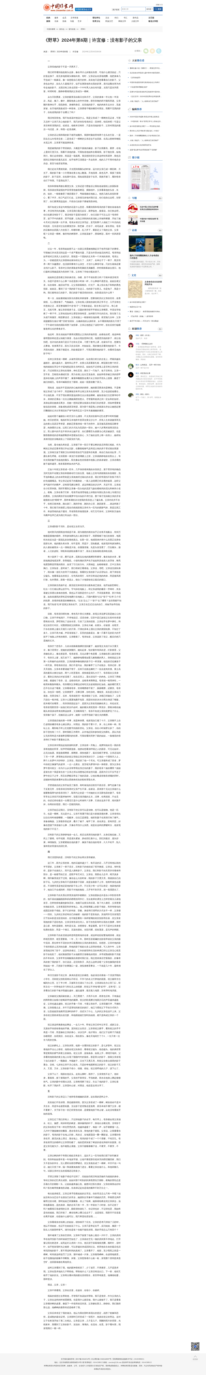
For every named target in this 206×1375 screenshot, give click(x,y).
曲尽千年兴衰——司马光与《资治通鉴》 (145, 321)
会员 (64, 18)
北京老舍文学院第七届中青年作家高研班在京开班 (146, 73)
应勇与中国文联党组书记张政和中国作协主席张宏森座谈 (146, 92)
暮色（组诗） (145, 394)
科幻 (116, 18)
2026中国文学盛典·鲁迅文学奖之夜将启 (144, 117)
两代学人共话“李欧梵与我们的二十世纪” (144, 131)
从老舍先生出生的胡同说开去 (140, 145)
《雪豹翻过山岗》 (147, 344)
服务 (56, 18)
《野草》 (83, 29)
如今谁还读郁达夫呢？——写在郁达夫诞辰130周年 (146, 126)
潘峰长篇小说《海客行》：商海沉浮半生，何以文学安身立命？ (146, 68)
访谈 (56, 21)
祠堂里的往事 (145, 373)
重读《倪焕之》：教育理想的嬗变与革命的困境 (146, 311)
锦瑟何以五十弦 (135, 307)
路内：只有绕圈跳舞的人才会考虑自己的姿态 (146, 136)
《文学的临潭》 (135, 78)
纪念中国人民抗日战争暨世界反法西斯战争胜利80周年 (149, 208)
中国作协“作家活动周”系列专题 (149, 220)
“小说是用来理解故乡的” (139, 87)
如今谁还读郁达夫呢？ (138, 302)
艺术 (80, 21)
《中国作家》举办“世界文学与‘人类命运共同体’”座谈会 (146, 121)
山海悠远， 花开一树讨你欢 (150, 365)
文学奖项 (74, 18)
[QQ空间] (152, 51)
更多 (160, 198)
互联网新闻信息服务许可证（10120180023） (129, 1359)
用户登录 (116, 10)
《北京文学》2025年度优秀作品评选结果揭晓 (146, 96)
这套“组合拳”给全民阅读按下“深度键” (143, 150)
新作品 (135, 18)
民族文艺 (109, 21)
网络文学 (122, 21)
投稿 (64, 21)
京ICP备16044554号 (83, 1359)
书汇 (125, 18)
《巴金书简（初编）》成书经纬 (141, 316)
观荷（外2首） (145, 335)
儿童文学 (135, 21)
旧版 (159, 4)
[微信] (146, 51)
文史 (107, 18)
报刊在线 (72, 29)
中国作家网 (51, 29)
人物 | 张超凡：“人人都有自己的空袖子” (144, 101)
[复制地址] (158, 51)
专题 (72, 21)
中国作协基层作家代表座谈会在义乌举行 (145, 82)
